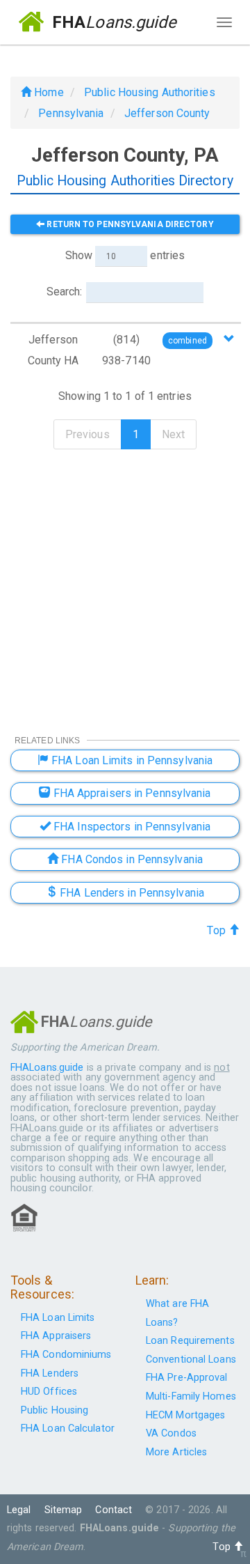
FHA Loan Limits (58, 1318)
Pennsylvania (70, 113)
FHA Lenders (49, 1373)
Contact (113, 1510)
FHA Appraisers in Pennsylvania (131, 793)
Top (217, 930)
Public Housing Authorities (149, 92)
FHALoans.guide (46, 1068)
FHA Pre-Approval (187, 1378)
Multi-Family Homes (191, 1396)
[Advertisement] (125, 583)
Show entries (125, 255)
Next (173, 434)
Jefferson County (167, 113)
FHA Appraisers (56, 1336)
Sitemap (63, 1510)
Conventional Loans (191, 1359)
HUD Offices (49, 1391)
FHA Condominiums (66, 1355)
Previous (87, 434)
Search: (65, 291)
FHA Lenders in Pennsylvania (130, 892)
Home (47, 92)
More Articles (176, 1452)
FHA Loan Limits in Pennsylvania (130, 760)
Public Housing (54, 1410)
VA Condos (171, 1433)
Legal (19, 1510)
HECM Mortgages (185, 1415)
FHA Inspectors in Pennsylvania (130, 826)
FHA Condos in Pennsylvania (130, 859)
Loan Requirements (190, 1341)
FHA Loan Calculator (68, 1428)
